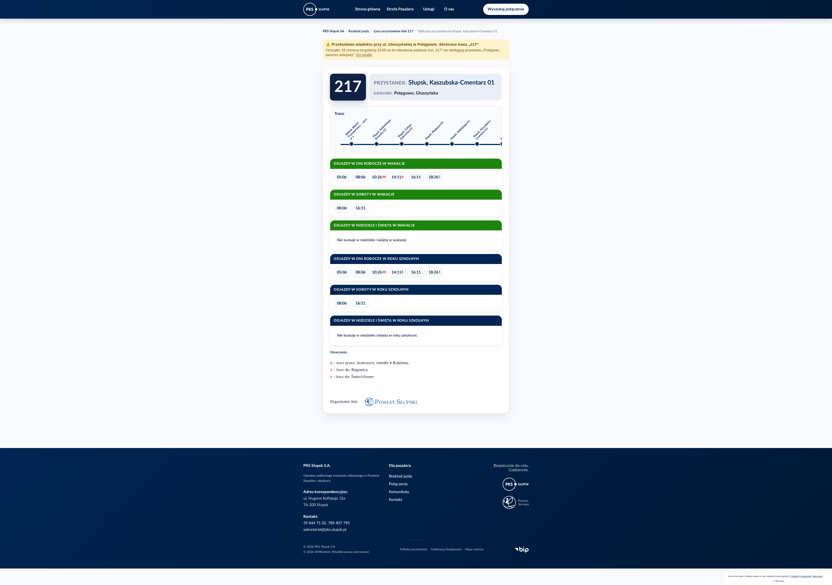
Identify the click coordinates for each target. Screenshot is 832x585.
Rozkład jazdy (358, 31)
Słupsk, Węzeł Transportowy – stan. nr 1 (356, 128)
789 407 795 (339, 523)
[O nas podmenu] (459, 9)
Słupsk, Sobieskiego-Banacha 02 (382, 129)
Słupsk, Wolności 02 (434, 130)
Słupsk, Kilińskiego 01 (460, 129)
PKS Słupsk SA (333, 31)
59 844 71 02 (314, 523)
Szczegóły (364, 55)
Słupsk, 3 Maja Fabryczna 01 (405, 131)
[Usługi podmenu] (439, 9)
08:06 (360, 177)
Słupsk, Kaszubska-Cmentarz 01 (482, 129)
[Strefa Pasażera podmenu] (419, 9)
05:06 (342, 177)
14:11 (398, 177)
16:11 (416, 177)
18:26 (434, 177)
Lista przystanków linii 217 (393, 31)
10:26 (379, 177)
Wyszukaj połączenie (506, 9)
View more (817, 576)
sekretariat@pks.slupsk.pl (324, 529)
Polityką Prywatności (801, 576)
